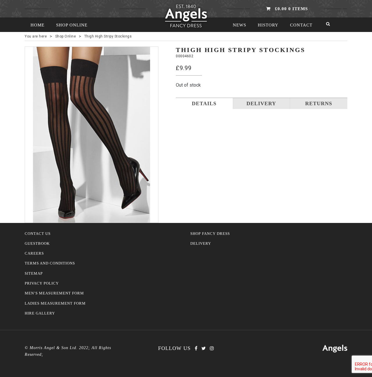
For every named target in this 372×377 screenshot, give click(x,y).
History (268, 25)
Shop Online (71, 25)
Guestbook (37, 244)
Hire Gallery (40, 313)
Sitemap (34, 273)
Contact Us (38, 234)
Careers (34, 253)
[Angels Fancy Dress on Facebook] (196, 348)
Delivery (200, 244)
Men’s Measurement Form (54, 293)
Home (37, 25)
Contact (301, 25)
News (239, 25)
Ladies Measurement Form (55, 303)
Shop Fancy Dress (210, 234)
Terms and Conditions (50, 263)
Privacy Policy (42, 283)
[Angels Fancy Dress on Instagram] (212, 348)
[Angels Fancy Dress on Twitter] (203, 348)
